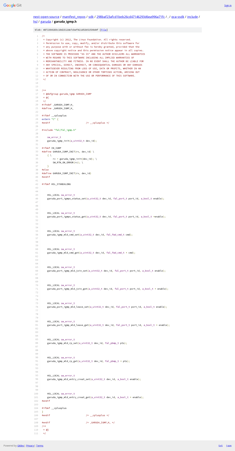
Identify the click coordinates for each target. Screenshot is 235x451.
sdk (91, 17)
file (103, 29)
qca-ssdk (177, 17)
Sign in (228, 5)
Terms (39, 445)
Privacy (30, 445)
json (229, 445)
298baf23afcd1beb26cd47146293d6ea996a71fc (131, 17)
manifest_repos (74, 17)
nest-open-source (46, 17)
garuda (45, 21)
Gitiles (20, 445)
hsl (35, 21)
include (192, 17)
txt (220, 445)
